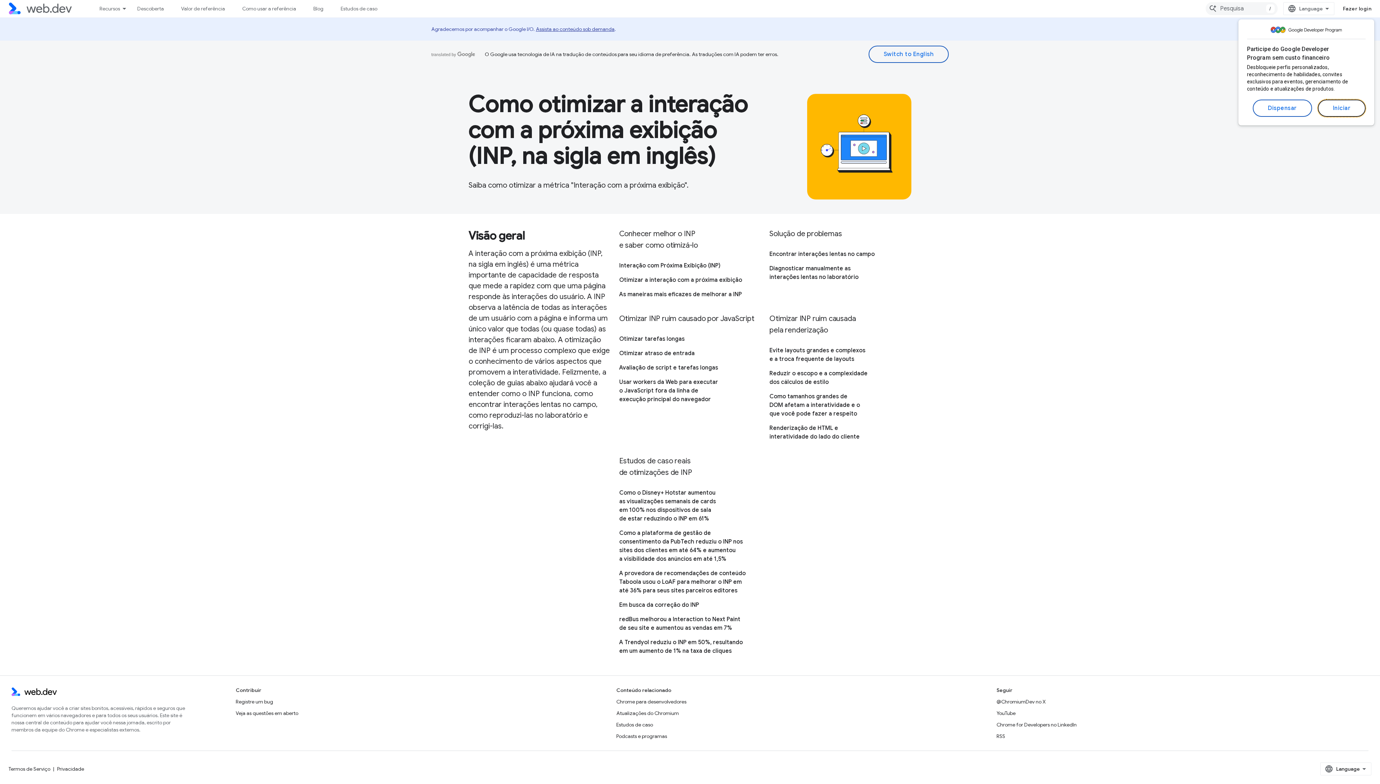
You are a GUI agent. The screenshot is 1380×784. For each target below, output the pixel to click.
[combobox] (1242, 8)
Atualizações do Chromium (647, 713)
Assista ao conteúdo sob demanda (575, 29)
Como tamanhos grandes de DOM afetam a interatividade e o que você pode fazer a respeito (814, 405)
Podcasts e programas (641, 736)
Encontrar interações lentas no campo (822, 254)
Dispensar (1282, 108)
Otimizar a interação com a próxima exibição (680, 280)
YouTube (1006, 713)
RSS (1001, 736)
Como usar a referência (269, 8)
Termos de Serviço (29, 769)
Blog (318, 8)
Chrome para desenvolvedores (651, 701)
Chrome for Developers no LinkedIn (1037, 724)
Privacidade (70, 769)
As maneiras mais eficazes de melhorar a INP (680, 294)
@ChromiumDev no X (1021, 701)
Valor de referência (203, 8)
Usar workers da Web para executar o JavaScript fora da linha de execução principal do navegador (668, 391)
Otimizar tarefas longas (652, 339)
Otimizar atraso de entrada (657, 353)
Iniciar (1342, 108)
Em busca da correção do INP (659, 605)
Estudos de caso (359, 8)
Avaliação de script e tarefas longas (668, 367)
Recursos (110, 8)
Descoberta (150, 8)
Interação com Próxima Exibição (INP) (670, 265)
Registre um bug (254, 701)
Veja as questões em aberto (267, 713)
